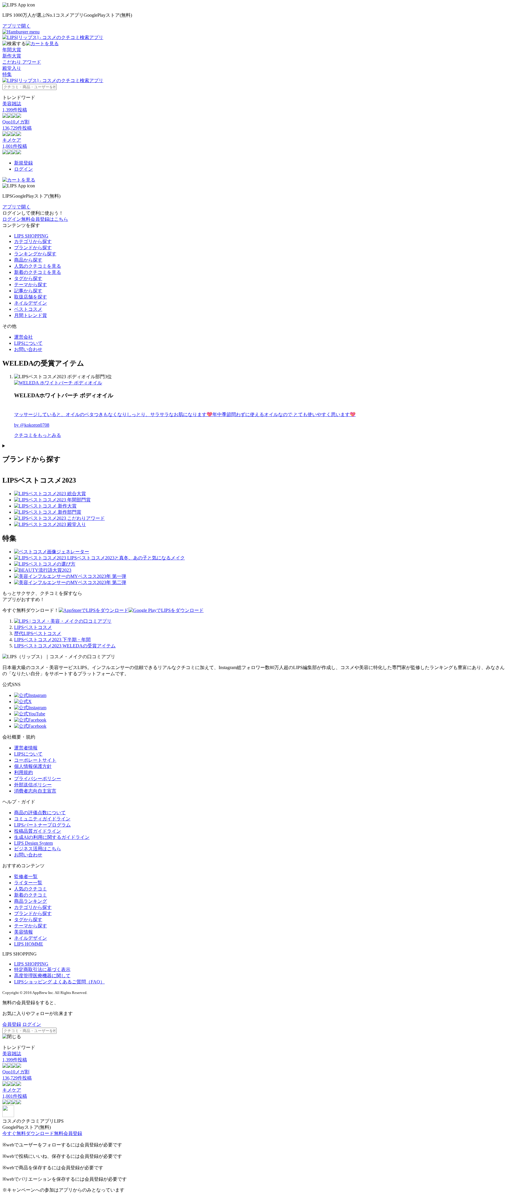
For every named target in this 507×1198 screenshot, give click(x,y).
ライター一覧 (28, 882)
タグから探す (28, 278)
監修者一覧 (26, 876)
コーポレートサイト (35, 760)
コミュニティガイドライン (42, 818)
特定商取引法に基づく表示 (42, 969)
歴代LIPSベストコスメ (37, 633)
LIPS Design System (33, 843)
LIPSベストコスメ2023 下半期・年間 (52, 639)
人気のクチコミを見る (37, 266)
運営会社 (23, 337)
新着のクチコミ (30, 894)
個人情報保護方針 (33, 766)
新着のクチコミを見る (37, 272)
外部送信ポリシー (33, 784)
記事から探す (28, 290)
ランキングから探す (35, 253)
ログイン (23, 169)
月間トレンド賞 (30, 315)
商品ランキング (30, 901)
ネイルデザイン (30, 303)
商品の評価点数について (40, 812)
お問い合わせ (28, 349)
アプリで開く (16, 25)
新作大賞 (11, 55)
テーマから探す (30, 284)
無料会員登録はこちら (44, 219)
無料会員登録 (68, 1133)
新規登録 (23, 162)
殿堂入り (11, 68)
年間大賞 (11, 49)
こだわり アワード (21, 62)
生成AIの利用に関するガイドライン (51, 837)
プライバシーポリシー (37, 778)
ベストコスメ (28, 309)
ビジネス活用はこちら (37, 848)
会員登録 (11, 1024)
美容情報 (23, 931)
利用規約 (23, 772)
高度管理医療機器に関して (42, 975)
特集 (7, 74)
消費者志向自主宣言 (35, 790)
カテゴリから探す (33, 241)
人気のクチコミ (30, 888)
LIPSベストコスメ (33, 627)
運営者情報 (26, 747)
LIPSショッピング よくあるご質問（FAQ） (59, 981)
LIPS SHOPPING (31, 235)
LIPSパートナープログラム (42, 824)
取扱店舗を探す (30, 296)
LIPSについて (28, 343)
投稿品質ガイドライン (37, 831)
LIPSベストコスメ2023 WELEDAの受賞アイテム (65, 645)
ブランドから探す (33, 247)
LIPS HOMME (28, 943)
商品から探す (28, 259)
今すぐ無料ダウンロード (28, 1133)
